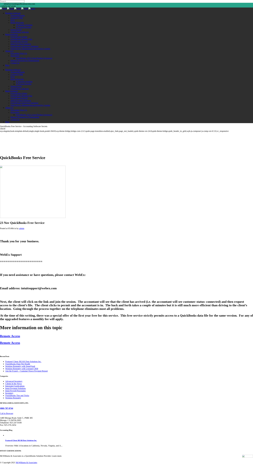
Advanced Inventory (13, 381)
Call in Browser (6, 413)
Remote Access (10, 336)
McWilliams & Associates (26, 462)
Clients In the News (13, 384)
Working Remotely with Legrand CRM (21, 369)
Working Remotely (13, 398)
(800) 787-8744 (6, 408)
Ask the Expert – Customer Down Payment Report (26, 371)
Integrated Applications (15, 386)
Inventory (9, 393)
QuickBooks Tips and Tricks (17, 395)
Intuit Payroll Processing (15, 391)
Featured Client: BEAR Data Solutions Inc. (23, 361)
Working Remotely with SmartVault (20, 366)
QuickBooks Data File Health (17, 364)
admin (21, 228)
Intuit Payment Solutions (15, 388)
